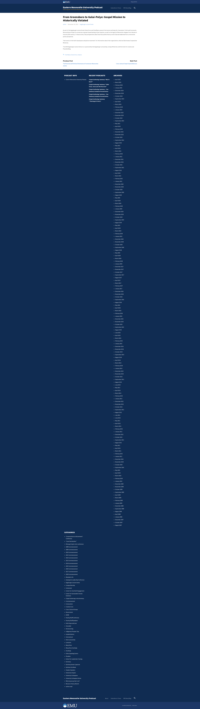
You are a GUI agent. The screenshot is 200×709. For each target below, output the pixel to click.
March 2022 (118, 151)
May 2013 (117, 387)
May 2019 (117, 225)
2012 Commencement (72, 558)
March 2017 (118, 283)
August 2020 (118, 195)
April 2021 (118, 173)
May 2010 (117, 470)
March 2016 (118, 310)
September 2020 (119, 192)
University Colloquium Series (73, 678)
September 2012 (119, 409)
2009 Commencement (72, 549)
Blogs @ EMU (134, 2)
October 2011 (118, 437)
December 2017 (119, 266)
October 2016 (118, 297)
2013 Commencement (72, 560)
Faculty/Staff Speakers (72, 620)
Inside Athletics (70, 634)
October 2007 (118, 522)
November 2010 (119, 462)
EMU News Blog (127, 8)
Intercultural (69, 637)
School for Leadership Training (74, 659)
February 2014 (119, 365)
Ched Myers (68, 55)
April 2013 (118, 390)
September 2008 (119, 508)
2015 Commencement (72, 566)
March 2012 (118, 426)
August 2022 (118, 143)
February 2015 (119, 341)
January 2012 (118, 431)
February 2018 (119, 261)
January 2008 (118, 517)
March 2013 (118, 393)
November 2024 (119, 93)
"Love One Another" (71, 541)
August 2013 (118, 382)
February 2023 (119, 129)
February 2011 (119, 453)
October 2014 (118, 352)
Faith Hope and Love (71, 623)
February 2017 (119, 286)
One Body (68, 651)
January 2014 (118, 368)
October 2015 (118, 324)
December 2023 (119, 112)
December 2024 (119, 90)
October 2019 (118, 217)
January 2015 (118, 343)
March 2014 (118, 363)
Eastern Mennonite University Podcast (82, 7)
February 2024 (119, 107)
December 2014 (119, 346)
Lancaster (68, 642)
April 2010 (118, 473)
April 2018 (118, 255)
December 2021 (119, 159)
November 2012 (119, 404)
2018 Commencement (72, 574)
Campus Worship (70, 585)
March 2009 (118, 497)
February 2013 (119, 396)
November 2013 (119, 374)
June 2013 (118, 385)
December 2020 (119, 184)
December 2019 (119, 211)
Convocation (69, 604)
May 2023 (117, 123)
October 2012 (118, 407)
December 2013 (119, 371)
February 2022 (119, 154)
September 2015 (119, 327)
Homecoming (69, 628)
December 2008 (119, 506)
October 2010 (118, 464)
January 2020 (118, 209)
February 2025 (119, 85)
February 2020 (119, 206)
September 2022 (119, 140)
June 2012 (118, 418)
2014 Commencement (72, 563)
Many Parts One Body (71, 648)
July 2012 (117, 415)
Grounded (68, 626)
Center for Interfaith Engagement (75, 591)
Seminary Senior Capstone (73, 664)
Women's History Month (72, 684)
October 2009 (118, 489)
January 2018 (118, 264)
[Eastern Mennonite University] (70, 705)
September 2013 (119, 379)
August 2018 (118, 250)
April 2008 (118, 514)
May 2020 (117, 198)
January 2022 (118, 156)
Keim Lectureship (70, 640)
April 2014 (118, 360)
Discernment (69, 612)
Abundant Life (69, 577)
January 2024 (118, 110)
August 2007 (118, 525)
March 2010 (118, 475)
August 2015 (118, 330)
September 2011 (119, 440)
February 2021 (119, 178)
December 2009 (119, 484)
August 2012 (118, 412)
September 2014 (119, 354)
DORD (67, 615)
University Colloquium (72, 675)
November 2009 (119, 486)
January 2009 (118, 503)
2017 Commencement (72, 571)
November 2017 (119, 269)
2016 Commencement (72, 569)
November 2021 (119, 162)
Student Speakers (70, 670)
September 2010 (119, 467)
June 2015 (118, 332)
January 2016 (118, 316)
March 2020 (118, 203)
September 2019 (119, 220)
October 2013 (118, 376)
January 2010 (118, 481)
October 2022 (118, 137)
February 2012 (119, 429)
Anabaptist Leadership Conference (75, 580)
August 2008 (118, 511)
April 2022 (118, 148)
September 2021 (119, 167)
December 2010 (119, 459)
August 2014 (118, 357)
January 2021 (118, 181)
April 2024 (118, 101)
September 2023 (119, 121)
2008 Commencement (72, 547)
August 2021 (118, 170)
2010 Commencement (72, 552)
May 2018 (117, 253)
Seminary (68, 661)
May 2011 (117, 445)
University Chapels (71, 673)
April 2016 (118, 308)
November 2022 (119, 134)
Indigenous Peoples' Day (72, 631)
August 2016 (118, 302)
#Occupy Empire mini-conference (75, 544)
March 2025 (118, 82)
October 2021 (118, 165)
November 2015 (119, 321)
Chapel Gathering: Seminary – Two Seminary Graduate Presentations (98, 90)
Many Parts (69, 645)
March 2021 (118, 176)
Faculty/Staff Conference (72, 617)
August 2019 (118, 222)
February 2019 (119, 233)
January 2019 (118, 236)
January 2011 (118, 456)
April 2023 (118, 126)
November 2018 (119, 242)
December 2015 (119, 319)
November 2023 (119, 115)
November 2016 (119, 294)
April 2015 (118, 335)
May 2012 (117, 420)
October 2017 (118, 272)
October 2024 (118, 96)
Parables (68, 656)
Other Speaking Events (72, 653)
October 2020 (118, 189)
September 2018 (119, 247)
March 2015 (118, 338)
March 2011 (118, 451)
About (106, 698)
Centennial (69, 588)
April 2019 (118, 228)
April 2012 (118, 423)
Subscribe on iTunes (116, 8)
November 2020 (119, 187)
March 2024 (118, 104)
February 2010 (119, 478)
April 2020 (118, 200)
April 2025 (118, 79)
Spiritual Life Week (71, 667)
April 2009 (118, 495)
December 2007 (119, 519)
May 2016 (117, 305)
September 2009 (119, 492)
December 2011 (119, 434)
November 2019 (119, 214)
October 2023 (118, 118)
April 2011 (118, 448)
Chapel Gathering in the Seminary (75, 598)
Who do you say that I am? (73, 681)
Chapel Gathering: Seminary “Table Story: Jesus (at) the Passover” (99, 85)
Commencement (70, 601)
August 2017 (118, 277)
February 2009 (119, 500)
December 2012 (119, 401)
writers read (69, 686)
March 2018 (118, 258)
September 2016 (119, 299)
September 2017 (119, 275)
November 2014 (119, 349)
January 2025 (118, 88)
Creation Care (69, 607)
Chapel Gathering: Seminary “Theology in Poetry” (97, 100)
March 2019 (118, 231)
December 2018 (119, 239)
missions (80, 55)
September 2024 (119, 99)
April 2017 (118, 280)
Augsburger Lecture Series (86, 24)
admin (64, 24)
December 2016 (119, 291)
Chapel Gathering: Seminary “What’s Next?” (99, 80)
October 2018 (118, 244)
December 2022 (119, 132)
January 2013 (118, 398)
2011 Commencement (72, 555)
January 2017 (118, 288)
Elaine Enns (74, 55)
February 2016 (119, 313)
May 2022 (117, 145)
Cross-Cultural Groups (72, 609)
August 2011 (118, 442)
